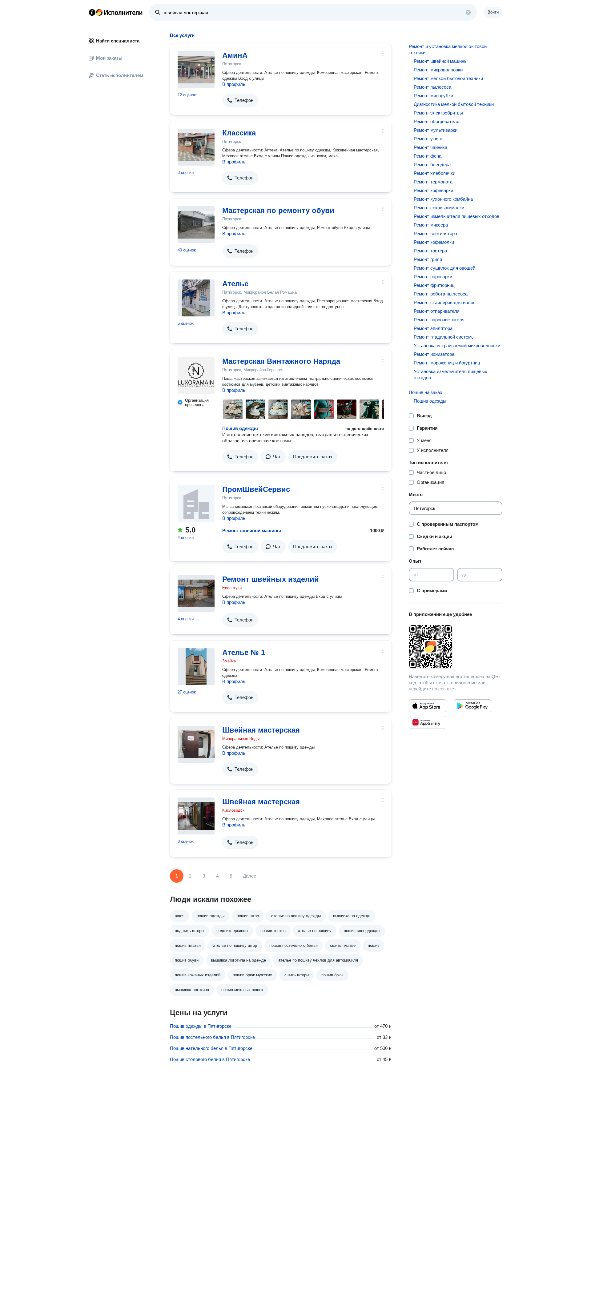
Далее (249, 875)
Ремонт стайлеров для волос (445, 302)
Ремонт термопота (433, 181)
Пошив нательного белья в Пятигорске (211, 1048)
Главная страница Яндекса (92, 12)
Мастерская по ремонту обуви (278, 210)
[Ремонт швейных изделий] (196, 593)
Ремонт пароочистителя (439, 319)
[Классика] (196, 147)
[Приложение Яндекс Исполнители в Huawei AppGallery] (427, 722)
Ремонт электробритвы (438, 112)
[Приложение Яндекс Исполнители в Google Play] (472, 705)
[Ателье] (196, 297)
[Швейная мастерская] (196, 744)
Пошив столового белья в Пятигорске (210, 1059)
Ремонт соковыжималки (439, 207)
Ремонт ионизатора (434, 354)
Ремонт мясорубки (433, 95)
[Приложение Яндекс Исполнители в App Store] (427, 705)
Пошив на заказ (425, 392)
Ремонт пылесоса (432, 87)
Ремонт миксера (431, 224)
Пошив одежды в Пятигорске (200, 1026)
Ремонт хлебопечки (434, 173)
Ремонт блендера (432, 164)
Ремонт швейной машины (251, 530)
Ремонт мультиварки (435, 130)
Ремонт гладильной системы (444, 337)
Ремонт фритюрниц (434, 285)
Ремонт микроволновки (438, 69)
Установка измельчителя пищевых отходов (450, 374)
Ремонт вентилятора (435, 233)
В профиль (233, 84)
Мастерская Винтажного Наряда (281, 361)
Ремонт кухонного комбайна (443, 199)
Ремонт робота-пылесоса (441, 293)
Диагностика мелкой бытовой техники (454, 104)
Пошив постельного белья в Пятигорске (212, 1037)
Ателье (235, 283)
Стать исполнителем (119, 75)
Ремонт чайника (430, 147)
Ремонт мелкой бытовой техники (448, 78)
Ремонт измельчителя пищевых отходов (456, 216)
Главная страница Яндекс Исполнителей (116, 12)
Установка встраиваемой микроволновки (457, 345)
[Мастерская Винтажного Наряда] (196, 375)
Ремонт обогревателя (436, 121)
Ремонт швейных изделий (270, 579)
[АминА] (196, 69)
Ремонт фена (427, 156)
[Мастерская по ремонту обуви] (196, 224)
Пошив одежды (240, 428)
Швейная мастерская (261, 730)
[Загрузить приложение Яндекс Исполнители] (455, 647)
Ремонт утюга (428, 138)
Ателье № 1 (243, 652)
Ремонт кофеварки (433, 190)
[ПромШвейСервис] (196, 503)
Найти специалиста (117, 40)
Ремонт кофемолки (434, 242)
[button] (240, 100)
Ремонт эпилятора (433, 328)
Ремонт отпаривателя (437, 311)
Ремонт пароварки (433, 276)
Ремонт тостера (430, 250)
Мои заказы (109, 58)
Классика (239, 133)
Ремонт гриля (428, 259)
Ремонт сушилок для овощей (444, 268)
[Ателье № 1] (196, 666)
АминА (234, 55)
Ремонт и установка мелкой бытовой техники (448, 49)
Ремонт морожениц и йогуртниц (447, 362)
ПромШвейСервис (256, 489)
